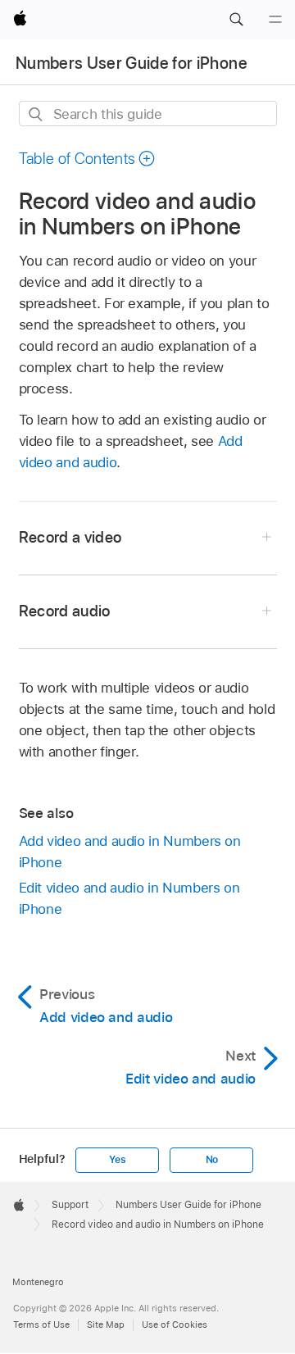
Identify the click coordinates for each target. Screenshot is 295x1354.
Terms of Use (41, 1324)
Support (70, 1205)
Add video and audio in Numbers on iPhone (130, 851)
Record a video (70, 537)
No (212, 1159)
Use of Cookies (174, 1324)
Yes (117, 1159)
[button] (236, 19)
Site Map (106, 1324)
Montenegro (38, 1282)
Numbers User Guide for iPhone (131, 63)
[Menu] (275, 19)
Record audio (65, 611)
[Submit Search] (36, 114)
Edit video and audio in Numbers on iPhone (129, 898)
